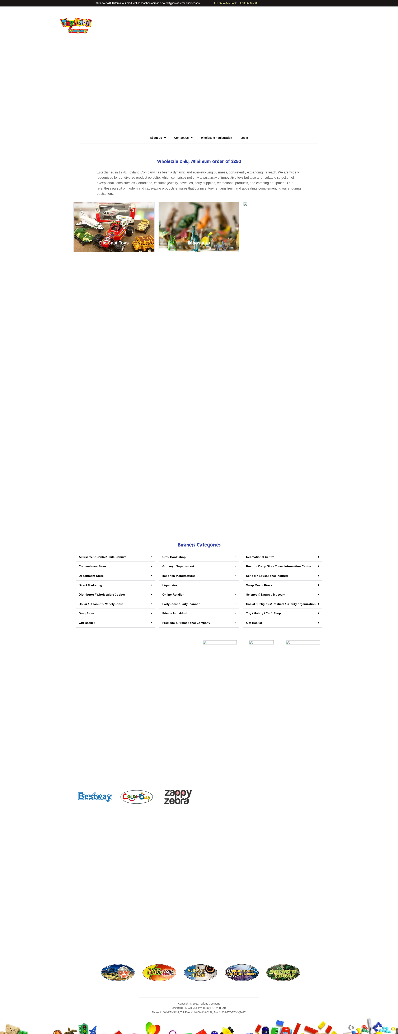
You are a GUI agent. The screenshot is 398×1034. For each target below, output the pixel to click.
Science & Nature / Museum (265, 594)
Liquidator (169, 585)
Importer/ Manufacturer (178, 575)
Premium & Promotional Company (186, 622)
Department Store (91, 575)
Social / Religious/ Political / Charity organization (281, 604)
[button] (115, 557)
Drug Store (86, 613)
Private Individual (174, 613)
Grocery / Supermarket (178, 566)
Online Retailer (172, 594)
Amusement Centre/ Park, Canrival (103, 557)
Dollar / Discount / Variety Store (101, 604)
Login (244, 137)
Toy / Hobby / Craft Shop (263, 613)
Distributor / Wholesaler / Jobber (102, 594)
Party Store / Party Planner (181, 604)
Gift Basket (87, 622)
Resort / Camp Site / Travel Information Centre (278, 566)
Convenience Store (92, 566)
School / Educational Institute (267, 575)
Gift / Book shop (174, 557)
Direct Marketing (90, 585)
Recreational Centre (260, 557)
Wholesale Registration (216, 137)
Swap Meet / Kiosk (259, 585)
